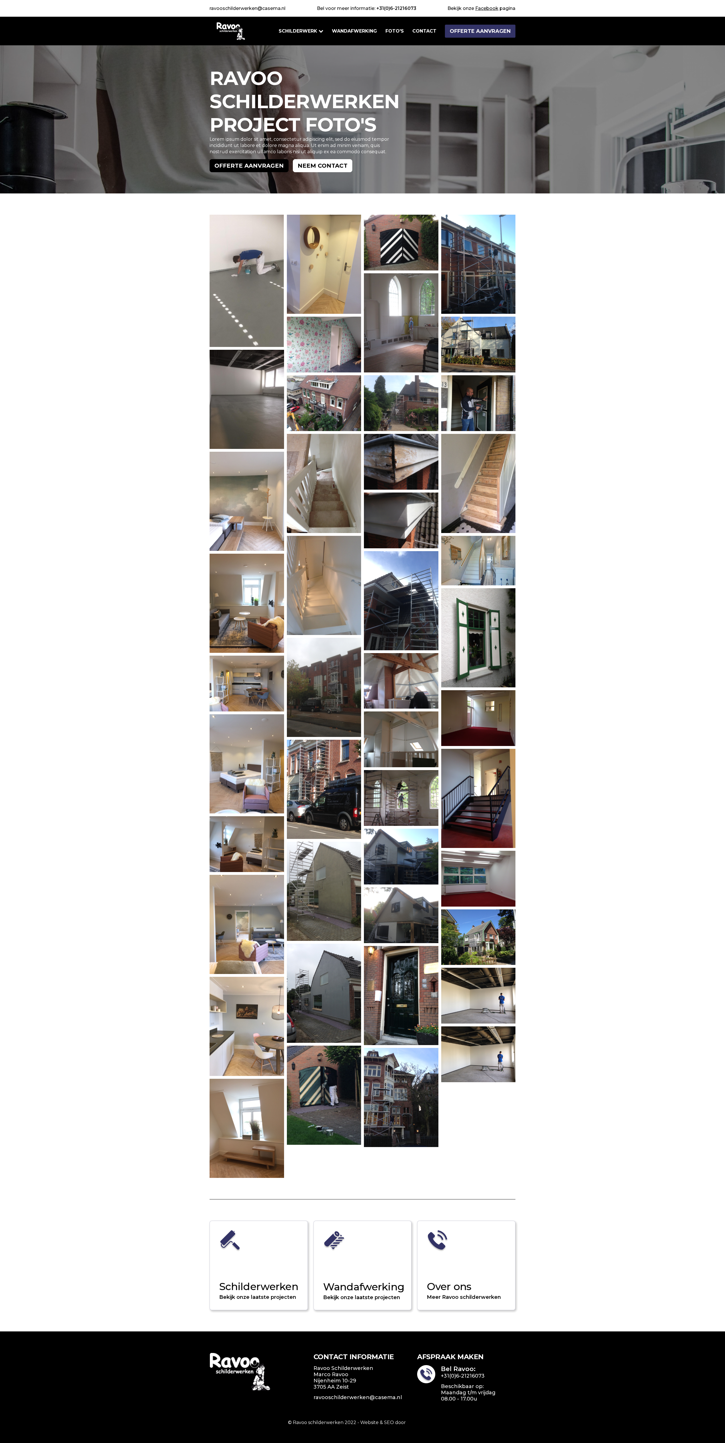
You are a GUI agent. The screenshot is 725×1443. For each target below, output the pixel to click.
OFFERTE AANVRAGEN (480, 31)
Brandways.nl (422, 1422)
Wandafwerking (354, 31)
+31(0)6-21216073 (396, 8)
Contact (424, 31)
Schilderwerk (298, 31)
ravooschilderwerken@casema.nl (247, 8)
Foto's (394, 31)
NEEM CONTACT (322, 165)
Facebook (486, 8)
